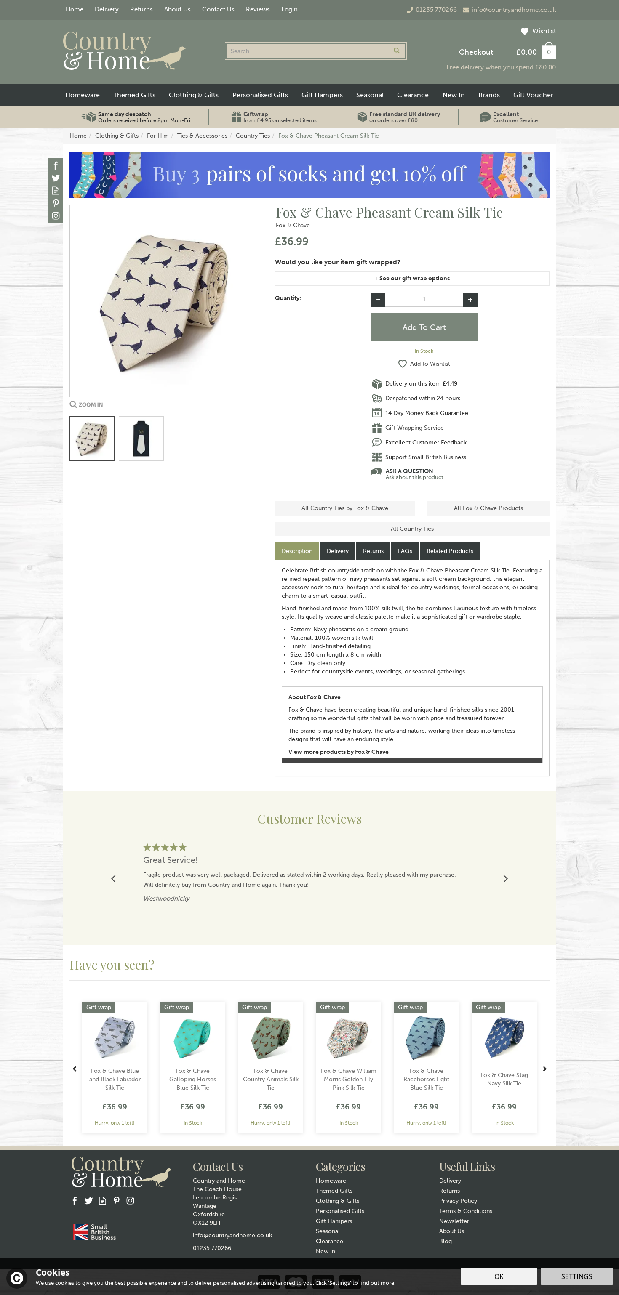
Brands (489, 95)
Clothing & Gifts (337, 1201)
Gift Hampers (334, 1221)
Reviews (258, 9)
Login (289, 9)
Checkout (476, 52)
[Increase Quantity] (470, 300)
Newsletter (454, 1221)
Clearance (329, 1241)
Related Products (450, 551)
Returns (373, 551)
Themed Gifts (334, 1190)
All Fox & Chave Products (488, 508)
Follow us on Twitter (56, 178)
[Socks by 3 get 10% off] (309, 174)
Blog (445, 1241)
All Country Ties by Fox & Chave (344, 508)
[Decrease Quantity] (378, 300)
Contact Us (218, 9)
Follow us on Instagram (56, 215)
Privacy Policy (458, 1201)
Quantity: (288, 298)
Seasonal (328, 1231)
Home (74, 9)
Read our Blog (56, 190)
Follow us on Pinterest (56, 203)
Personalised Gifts (340, 1211)
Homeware (331, 1180)
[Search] (397, 51)
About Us (451, 1231)
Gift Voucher (533, 95)
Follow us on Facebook (56, 165)
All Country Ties (412, 528)
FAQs (405, 551)
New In (325, 1251)
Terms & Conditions (465, 1211)
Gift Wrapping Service (414, 427)
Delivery (338, 551)
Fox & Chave (293, 225)
